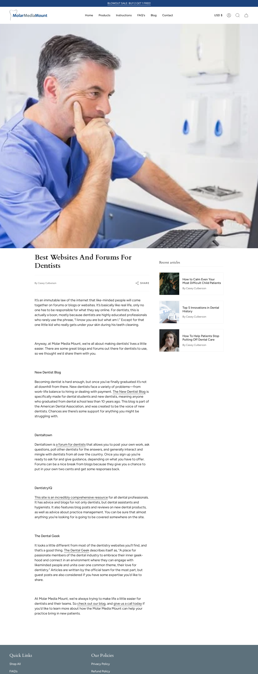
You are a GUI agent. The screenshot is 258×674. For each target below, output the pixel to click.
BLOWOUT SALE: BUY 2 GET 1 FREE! (129, 3)
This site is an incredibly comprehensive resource (71, 497)
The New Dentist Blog (129, 392)
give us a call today (128, 603)
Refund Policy (100, 671)
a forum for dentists (71, 444)
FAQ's (13, 671)
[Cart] (246, 15)
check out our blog (91, 603)
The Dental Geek (76, 550)
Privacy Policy (100, 664)
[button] (237, 15)
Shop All (15, 664)
